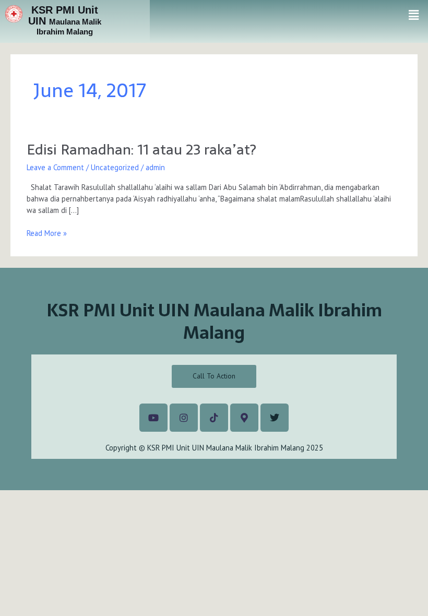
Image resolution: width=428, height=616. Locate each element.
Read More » (47, 233)
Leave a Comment (55, 167)
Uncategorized (115, 167)
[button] (414, 15)
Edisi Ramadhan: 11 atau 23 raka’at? (141, 149)
